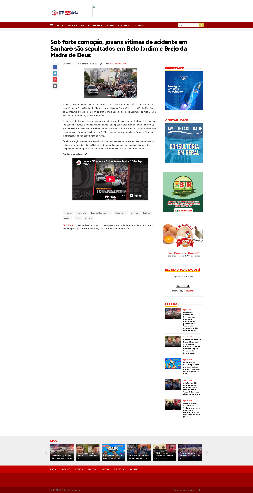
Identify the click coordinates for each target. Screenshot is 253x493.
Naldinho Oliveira (118, 64)
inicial (60, 25)
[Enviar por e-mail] (55, 86)
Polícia (85, 25)
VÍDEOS (105, 469)
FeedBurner (188, 291)
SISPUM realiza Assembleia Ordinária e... (164, 456)
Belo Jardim (81, 213)
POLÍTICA (92, 469)
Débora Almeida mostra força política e (190, 456)
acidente (68, 213)
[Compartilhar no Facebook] (55, 67)
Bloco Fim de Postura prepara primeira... (113, 457)
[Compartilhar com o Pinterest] (55, 79)
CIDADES (66, 469)
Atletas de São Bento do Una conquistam (139, 457)
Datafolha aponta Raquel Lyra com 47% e (87, 456)
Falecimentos (120, 213)
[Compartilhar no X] (55, 73)
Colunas (138, 25)
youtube (88, 218)
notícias (134, 213)
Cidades (72, 25)
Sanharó (146, 213)
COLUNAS (133, 469)
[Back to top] (246, 486)
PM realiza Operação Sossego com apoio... (62, 457)
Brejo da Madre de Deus (100, 213)
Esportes (123, 25)
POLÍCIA (79, 469)
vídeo (78, 218)
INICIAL (53, 469)
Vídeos (110, 25)
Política (98, 25)
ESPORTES (119, 469)
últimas (67, 218)
